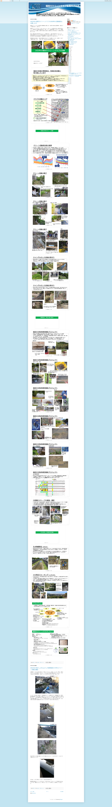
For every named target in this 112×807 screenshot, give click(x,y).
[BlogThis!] (47, 662)
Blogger (61, 799)
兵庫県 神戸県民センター (72, 43)
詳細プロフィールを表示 (75, 23)
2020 (69, 78)
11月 (70, 58)
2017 (69, 82)
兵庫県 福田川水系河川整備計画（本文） (74, 33)
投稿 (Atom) (34, 793)
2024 (69, 51)
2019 (69, 79)
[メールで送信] (46, 662)
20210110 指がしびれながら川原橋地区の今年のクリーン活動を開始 (75, 75)
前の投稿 (61, 791)
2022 (69, 54)
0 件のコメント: (42, 662)
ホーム (47, 791)
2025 (69, 50)
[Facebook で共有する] (49, 662)
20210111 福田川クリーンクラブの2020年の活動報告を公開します (75, 73)
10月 (70, 59)
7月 (69, 63)
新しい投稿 (32, 791)
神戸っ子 (74, 20)
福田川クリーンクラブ (71, 29)
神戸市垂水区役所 (71, 44)
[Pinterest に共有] (50, 662)
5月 (69, 66)
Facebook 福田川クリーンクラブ (73, 30)
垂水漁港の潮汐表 (71, 40)
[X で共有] (48, 662)
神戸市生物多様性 (71, 36)
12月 (70, 56)
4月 (69, 67)
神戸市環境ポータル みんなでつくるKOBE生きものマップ (74, 35)
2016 (69, 83)
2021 (69, 55)
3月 (69, 69)
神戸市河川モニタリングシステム (73, 37)
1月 (69, 71)
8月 (69, 62)
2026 (69, 48)
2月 (69, 70)
